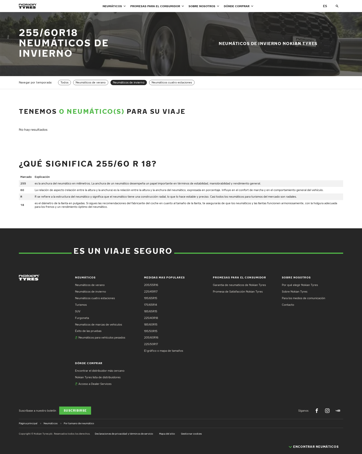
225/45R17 (151, 291)
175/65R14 (150, 304)
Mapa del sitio (167, 433)
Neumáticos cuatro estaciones (172, 82)
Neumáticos (112, 6)
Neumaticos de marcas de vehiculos (98, 324)
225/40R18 (151, 317)
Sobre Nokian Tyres (294, 291)
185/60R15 (150, 324)
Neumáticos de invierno (90, 291)
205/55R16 (151, 285)
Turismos (81, 304)
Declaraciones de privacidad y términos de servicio (124, 433)
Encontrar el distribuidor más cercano (99, 370)
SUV (77, 311)
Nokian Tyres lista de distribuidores (97, 377)
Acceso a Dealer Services (94, 383)
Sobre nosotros (202, 6)
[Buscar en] (337, 6)
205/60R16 (151, 337)
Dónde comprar (236, 6)
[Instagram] (327, 410)
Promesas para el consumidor (155, 6)
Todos (64, 82)
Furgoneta (82, 317)
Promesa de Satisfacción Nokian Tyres (238, 291)
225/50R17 (151, 344)
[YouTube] (338, 410)
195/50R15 (150, 331)
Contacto (288, 304)
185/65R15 (150, 311)
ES (325, 6)
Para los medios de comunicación (303, 298)
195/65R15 (150, 298)
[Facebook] (316, 410)
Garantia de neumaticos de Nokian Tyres (239, 285)
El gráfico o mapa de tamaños (163, 350)
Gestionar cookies (191, 433)
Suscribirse (75, 410)
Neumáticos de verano (91, 82)
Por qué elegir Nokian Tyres (300, 285)
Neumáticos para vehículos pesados (101, 337)
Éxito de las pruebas (88, 330)
